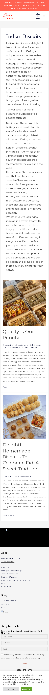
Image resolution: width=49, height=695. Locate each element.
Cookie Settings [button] (11, 689)
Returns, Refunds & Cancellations (15, 580)
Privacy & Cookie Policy (11, 571)
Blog (3, 583)
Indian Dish (28, 345)
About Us (5, 567)
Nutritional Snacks (10, 348)
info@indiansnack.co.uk (11, 558)
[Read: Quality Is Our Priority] (24, 303)
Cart (3, 607)
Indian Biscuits (16, 345)
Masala (37, 345)
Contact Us (6, 587)
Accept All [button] (26, 689)
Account (5, 604)
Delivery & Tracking (9, 577)
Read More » (8, 386)
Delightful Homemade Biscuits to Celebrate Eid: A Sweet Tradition (21, 457)
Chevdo (6, 345)
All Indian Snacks (8, 601)
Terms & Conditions (9, 574)
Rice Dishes (24, 348)
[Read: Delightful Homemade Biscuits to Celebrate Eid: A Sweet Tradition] (24, 417)
